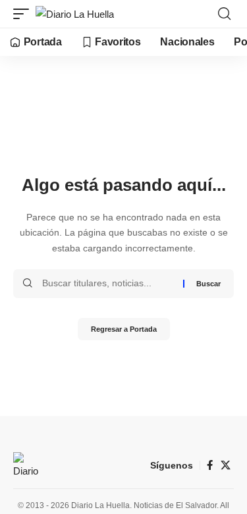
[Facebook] (210, 465)
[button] (24, 14)
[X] (225, 465)
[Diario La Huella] (75, 14)
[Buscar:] (107, 283)
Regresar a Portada (124, 329)
